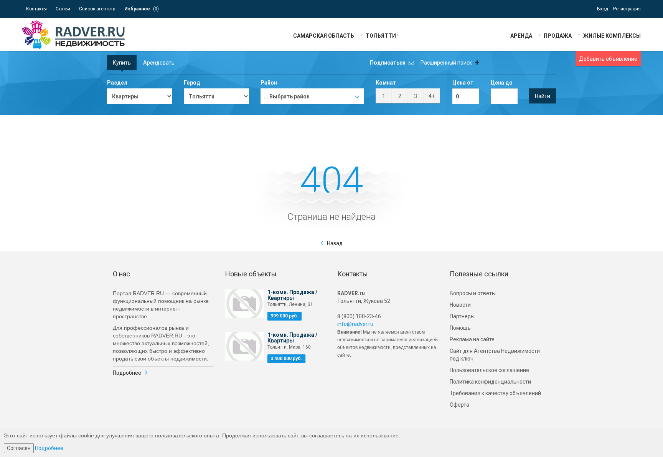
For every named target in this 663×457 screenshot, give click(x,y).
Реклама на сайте (472, 339)
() (141, 9)
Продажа (558, 35)
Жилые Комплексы (612, 35)
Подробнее (127, 373)
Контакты (36, 9)
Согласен (19, 448)
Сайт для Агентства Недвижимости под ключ (495, 355)
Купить (122, 63)
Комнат (386, 83)
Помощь (460, 328)
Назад (335, 243)
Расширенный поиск (447, 63)
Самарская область (323, 35)
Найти (542, 96)
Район (269, 83)
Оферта (459, 405)
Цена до (502, 83)
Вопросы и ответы (473, 293)
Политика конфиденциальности (490, 382)
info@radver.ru (355, 324)
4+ (432, 96)
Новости (460, 305)
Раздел (117, 83)
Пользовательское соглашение (489, 370)
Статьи (63, 9)
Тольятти (381, 35)
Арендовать (159, 63)
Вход (602, 9)
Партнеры (462, 316)
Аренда (521, 35)
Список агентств (97, 9)
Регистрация (627, 9)
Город (192, 83)
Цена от (462, 83)
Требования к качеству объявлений (495, 393)
